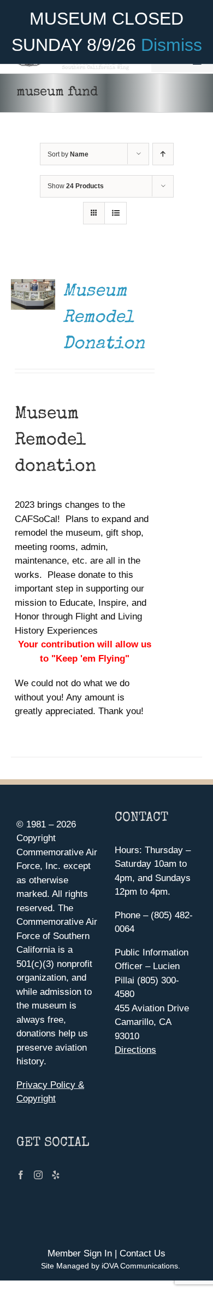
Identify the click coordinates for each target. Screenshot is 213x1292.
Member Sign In (80, 1253)
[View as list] (115, 213)
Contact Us (142, 1253)
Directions (135, 1050)
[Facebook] (20, 1175)
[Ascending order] (163, 154)
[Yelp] (55, 1175)
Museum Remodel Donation (104, 318)
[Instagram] (38, 1175)
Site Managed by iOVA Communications (109, 1265)
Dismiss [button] (171, 45)
